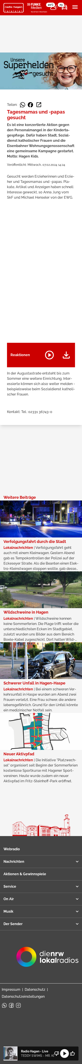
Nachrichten (13, 861)
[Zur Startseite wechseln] (13, 8)
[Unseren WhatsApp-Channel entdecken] (4, 1005)
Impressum (11, 989)
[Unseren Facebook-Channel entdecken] (11, 1005)
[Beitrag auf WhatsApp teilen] (22, 104)
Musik (8, 911)
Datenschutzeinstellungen (23, 996)
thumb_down (56, 1053)
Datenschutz (35, 989)
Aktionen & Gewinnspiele (24, 874)
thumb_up (72, 1053)
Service (9, 886)
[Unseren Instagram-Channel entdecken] (18, 1005)
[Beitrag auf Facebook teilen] (30, 104)
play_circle (64, 1053)
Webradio (11, 849)
